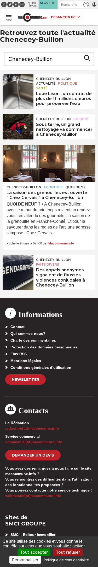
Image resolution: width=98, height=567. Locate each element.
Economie (53, 187)
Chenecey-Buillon (53, 79)
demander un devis (33, 455)
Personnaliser (25, 559)
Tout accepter (34, 552)
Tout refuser (68, 552)
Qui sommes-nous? (27, 333)
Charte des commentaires (33, 340)
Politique (67, 83)
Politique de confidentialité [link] (66, 560)
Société (80, 119)
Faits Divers (47, 264)
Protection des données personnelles (44, 347)
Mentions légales (25, 361)
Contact (17, 327)
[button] (86, 4)
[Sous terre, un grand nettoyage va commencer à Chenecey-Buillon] (18, 126)
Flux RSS (18, 354)
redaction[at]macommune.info (32, 428)
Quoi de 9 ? (75, 187)
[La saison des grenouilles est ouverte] (49, 163)
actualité (45, 83)
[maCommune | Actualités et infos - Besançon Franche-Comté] (32, 17)
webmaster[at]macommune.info (33, 496)
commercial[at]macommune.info (33, 442)
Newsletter (25, 379)
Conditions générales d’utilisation (40, 367)
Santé (42, 88)
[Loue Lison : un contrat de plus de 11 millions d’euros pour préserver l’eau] (18, 85)
